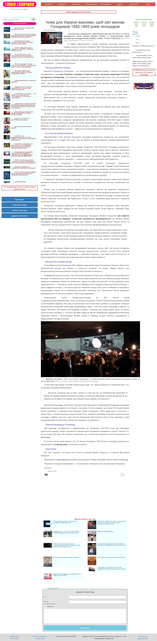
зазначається (82, 159)
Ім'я (45, 597)
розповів (69, 385)
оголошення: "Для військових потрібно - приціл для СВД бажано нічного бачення (111, 544)
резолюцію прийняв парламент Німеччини (99, 56)
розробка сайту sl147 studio (14, 637)
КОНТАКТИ (134, 4)
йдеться (87, 140)
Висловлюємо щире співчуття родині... (66, 557)
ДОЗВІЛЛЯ (76, 4)
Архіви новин (40, 638)
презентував (56, 300)
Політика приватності (40, 636)
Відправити (85, 627)
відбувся (79, 265)
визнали (51, 166)
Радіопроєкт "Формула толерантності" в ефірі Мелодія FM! (67, 574)
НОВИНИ (62, 4)
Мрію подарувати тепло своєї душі (78, 12)
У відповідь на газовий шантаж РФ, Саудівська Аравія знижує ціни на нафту (111, 568)
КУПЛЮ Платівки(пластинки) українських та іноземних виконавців (144, 72)
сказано (65, 175)
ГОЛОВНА (48, 4)
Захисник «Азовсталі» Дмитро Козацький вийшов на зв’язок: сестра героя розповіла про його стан (111, 523)
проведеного (105, 431)
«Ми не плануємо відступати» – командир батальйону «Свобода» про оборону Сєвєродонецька (66, 545)
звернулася (83, 107)
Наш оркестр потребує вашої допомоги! (111, 557)
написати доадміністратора (142, 637)
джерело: (48, 468)
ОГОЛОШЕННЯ (105, 4)
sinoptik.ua (151, 46)
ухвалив (70, 189)
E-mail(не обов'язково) (50, 602)
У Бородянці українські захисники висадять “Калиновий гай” (65, 522)
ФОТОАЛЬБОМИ (91, 4)
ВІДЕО (119, 4)
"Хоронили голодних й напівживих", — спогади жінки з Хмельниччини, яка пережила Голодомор (84, 464)
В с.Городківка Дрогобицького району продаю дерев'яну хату (20, 188)
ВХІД (148, 4)
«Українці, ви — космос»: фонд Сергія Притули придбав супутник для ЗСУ (66, 532)
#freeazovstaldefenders (105, 531)
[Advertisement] (85, 494)
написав (61, 284)
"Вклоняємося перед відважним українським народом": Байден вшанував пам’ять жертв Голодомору (86, 459)
